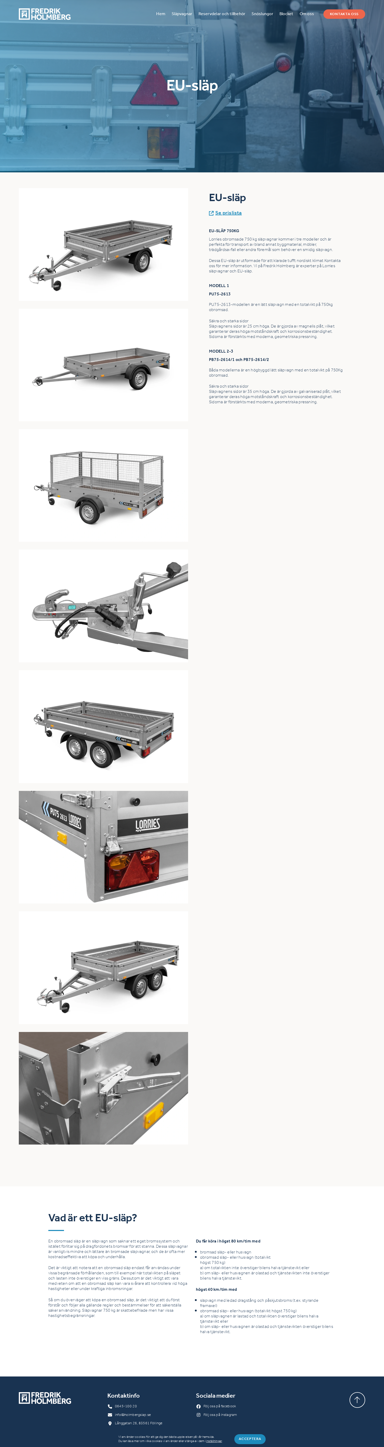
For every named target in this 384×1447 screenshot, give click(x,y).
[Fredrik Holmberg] (45, 14)
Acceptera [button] (250, 1439)
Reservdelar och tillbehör (222, 14)
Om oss (307, 14)
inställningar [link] (214, 1441)
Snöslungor (262, 14)
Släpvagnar (182, 14)
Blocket (286, 14)
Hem (160, 14)
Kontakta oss (344, 14)
